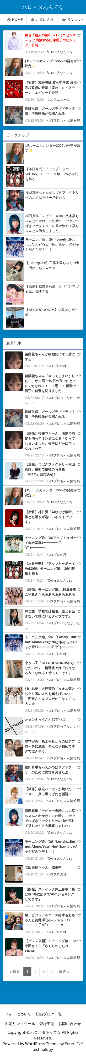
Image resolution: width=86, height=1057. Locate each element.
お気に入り (45, 19)
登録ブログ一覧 (48, 1014)
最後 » (64, 971)
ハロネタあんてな (45, 1032)
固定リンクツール (20, 1023)
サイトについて (18, 1014)
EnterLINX (74, 1043)
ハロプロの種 (57, 366)
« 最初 (15, 971)
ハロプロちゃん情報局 (63, 120)
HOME (17, 19)
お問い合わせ (69, 1023)
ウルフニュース (58, 99)
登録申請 (46, 1023)
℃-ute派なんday (59, 52)
